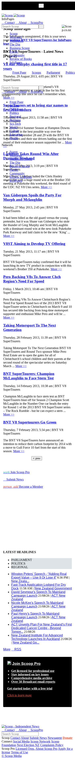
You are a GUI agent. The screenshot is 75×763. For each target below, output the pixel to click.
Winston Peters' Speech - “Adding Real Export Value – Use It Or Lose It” (39, 575)
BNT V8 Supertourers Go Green (29, 422)
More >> (46, 187)
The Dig (15, 44)
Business (15, 120)
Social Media (21, 741)
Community (17, 55)
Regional (15, 116)
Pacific (14, 51)
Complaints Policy (51, 745)
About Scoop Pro (46, 748)
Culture (14, 131)
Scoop (14, 33)
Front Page (19, 72)
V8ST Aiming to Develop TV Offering (34, 244)
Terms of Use (19, 752)
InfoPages (16, 62)
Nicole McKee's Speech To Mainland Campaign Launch (37, 604)
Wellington (16, 41)
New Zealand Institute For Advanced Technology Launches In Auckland (37, 637)
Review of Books (21, 59)
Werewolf (16, 37)
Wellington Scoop (21, 159)
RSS (16, 649)
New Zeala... (20, 581)
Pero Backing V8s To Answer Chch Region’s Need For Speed (32, 279)
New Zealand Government (53, 588)
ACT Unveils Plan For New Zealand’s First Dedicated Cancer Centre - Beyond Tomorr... (41, 628)
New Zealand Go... (26, 642)
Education (16, 134)
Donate (67, 738)
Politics (70, 72)
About (25, 738)
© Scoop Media (12, 756)
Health (14, 138)
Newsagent (55, 738)
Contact (15, 738)
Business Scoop (20, 48)
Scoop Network (40, 741)
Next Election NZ (28, 745)
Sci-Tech (15, 123)
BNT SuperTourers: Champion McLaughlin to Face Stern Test (28, 376)
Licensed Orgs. (25, 748)
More (6, 649)
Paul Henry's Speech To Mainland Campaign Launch (35, 615)
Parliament (53, 72)
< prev (36, 458)
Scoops (36, 72)
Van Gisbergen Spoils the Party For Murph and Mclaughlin (32, 197)
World (13, 127)
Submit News (38, 738)
